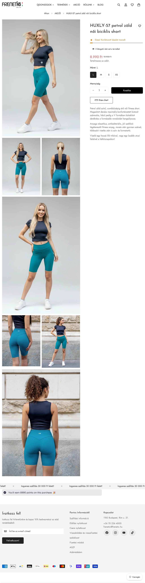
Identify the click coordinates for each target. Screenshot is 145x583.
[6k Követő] (115, 532)
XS (116, 74)
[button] (101, 100)
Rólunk (87, 4)
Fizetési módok (77, 542)
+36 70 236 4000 (112, 523)
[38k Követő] (107, 532)
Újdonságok (44, 4)
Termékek (62, 4)
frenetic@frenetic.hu (113, 526)
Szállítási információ (79, 518)
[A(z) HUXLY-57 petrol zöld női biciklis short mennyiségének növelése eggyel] (105, 90)
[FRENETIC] (12, 5)
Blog (100, 4)
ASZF (72, 547)
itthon (46, 13)
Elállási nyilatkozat (78, 523)
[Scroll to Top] (139, 567)
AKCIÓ (76, 4)
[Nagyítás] (75, 25)
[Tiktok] (132, 532)
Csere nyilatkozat (78, 528)
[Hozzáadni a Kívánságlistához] (140, 26)
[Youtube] (124, 532)
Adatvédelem (76, 552)
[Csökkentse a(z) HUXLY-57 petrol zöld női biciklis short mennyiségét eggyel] (93, 90)
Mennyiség (95, 83)
